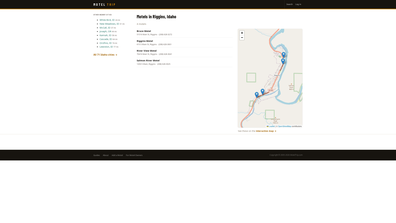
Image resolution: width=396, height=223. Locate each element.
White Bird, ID (107, 19)
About (106, 155)
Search (289, 4)
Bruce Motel (144, 31)
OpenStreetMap (284, 126)
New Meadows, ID (109, 23)
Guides (96, 155)
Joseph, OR (105, 31)
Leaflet (272, 126)
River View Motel (147, 50)
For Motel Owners (134, 155)
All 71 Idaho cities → (105, 54)
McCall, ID (105, 27)
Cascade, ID (106, 39)
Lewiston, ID (106, 46)
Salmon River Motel (148, 60)
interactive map (266, 130)
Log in (298, 4)
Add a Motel (117, 155)
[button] (283, 61)
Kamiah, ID (105, 35)
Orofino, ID (106, 42)
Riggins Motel (145, 40)
